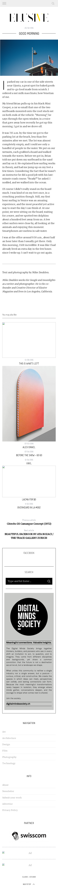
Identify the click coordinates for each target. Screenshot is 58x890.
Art (4, 731)
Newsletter (8, 791)
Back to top (27, 884)
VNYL (29, 463)
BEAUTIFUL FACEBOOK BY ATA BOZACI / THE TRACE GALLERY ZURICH (29, 534)
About (5, 785)
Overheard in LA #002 (29, 507)
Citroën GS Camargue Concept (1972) (29, 522)
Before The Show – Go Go (29, 455)
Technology (8, 763)
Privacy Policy (10, 810)
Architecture (9, 738)
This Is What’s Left (29, 363)
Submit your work (12, 797)
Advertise (7, 803)
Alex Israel (29, 447)
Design (6, 744)
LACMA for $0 (29, 499)
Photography (9, 757)
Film (4, 750)
